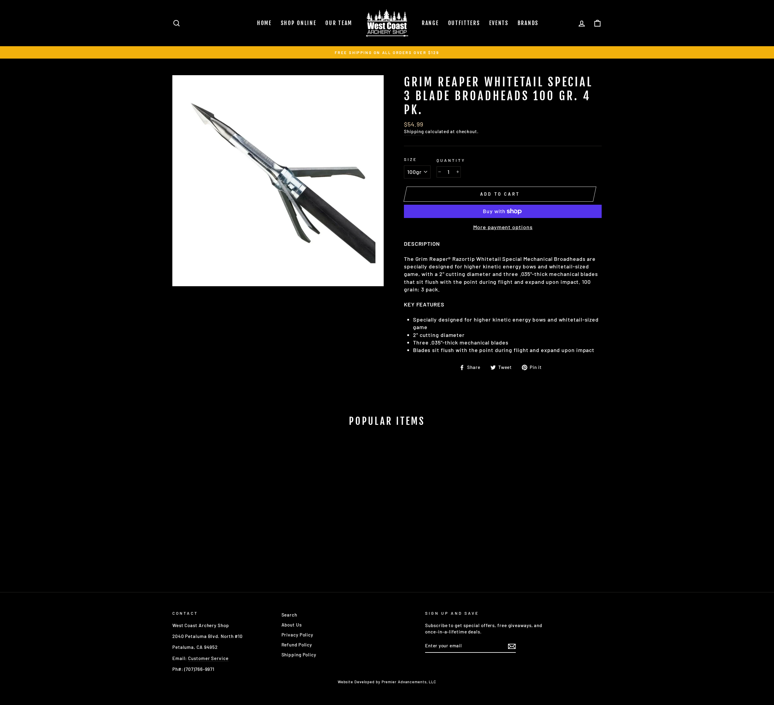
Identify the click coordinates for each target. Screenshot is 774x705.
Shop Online (299, 23)
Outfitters (464, 23)
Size (410, 159)
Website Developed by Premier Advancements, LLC (387, 681)
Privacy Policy (297, 634)
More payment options (503, 227)
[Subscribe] (512, 646)
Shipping (414, 131)
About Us (291, 624)
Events (499, 23)
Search (289, 614)
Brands (528, 23)
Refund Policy (296, 644)
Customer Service (208, 658)
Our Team (338, 23)
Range (430, 23)
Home (264, 23)
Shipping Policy (299, 654)
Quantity (451, 160)
